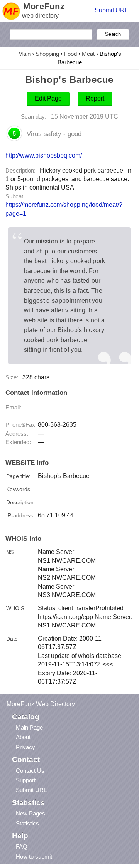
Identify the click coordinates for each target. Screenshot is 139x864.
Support (26, 780)
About (23, 737)
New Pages (30, 813)
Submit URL (111, 10)
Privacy (25, 747)
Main (24, 53)
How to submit (34, 856)
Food (70, 53)
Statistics (27, 823)
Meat (88, 53)
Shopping (47, 53)
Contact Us (30, 770)
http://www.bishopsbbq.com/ (43, 155)
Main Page (29, 727)
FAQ (21, 846)
